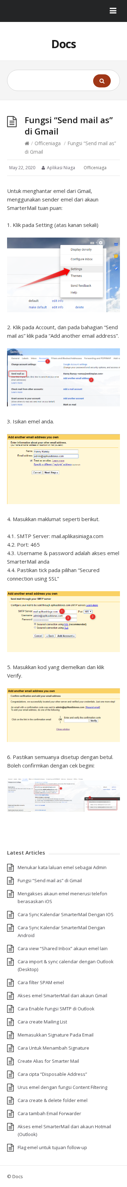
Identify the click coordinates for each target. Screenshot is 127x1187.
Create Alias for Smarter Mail (48, 1061)
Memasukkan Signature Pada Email (55, 1035)
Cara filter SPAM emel (41, 982)
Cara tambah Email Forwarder (49, 1113)
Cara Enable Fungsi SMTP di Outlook (56, 1008)
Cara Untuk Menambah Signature (53, 1048)
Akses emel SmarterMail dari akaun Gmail (62, 995)
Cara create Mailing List (42, 1021)
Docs (63, 43)
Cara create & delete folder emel (52, 1100)
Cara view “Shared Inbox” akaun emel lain (63, 948)
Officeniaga (48, 143)
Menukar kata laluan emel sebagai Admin (62, 867)
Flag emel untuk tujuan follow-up (52, 1147)
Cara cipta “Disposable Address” (52, 1074)
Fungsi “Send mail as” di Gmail (50, 880)
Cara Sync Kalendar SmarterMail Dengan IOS (66, 914)
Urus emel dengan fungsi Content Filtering (62, 1087)
